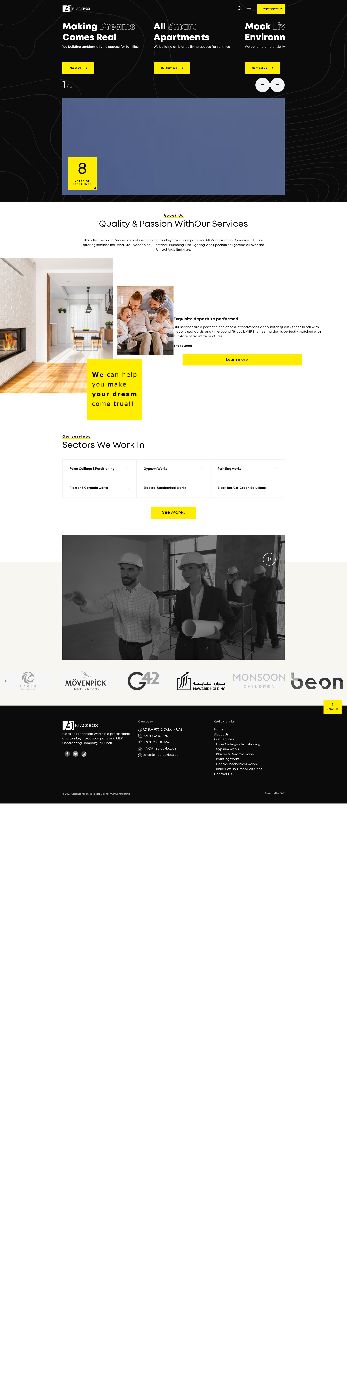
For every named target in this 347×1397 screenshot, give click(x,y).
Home (218, 729)
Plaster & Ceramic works (235, 754)
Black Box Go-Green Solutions (239, 769)
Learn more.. (237, 359)
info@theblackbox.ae (160, 748)
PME (282, 793)
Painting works (227, 759)
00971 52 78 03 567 (156, 742)
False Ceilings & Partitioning (238, 744)
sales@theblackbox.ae (161, 755)
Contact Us (259, 68)
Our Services (169, 68)
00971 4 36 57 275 (155, 736)
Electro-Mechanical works (236, 764)
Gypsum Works (227, 749)
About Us (76, 68)
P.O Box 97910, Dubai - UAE (162, 729)
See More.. (173, 512)
